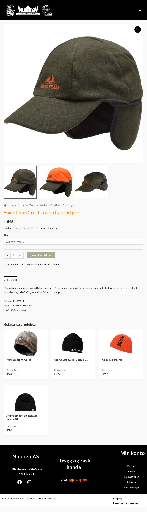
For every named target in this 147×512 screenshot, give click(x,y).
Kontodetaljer (131, 487)
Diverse (34, 205)
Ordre (131, 471)
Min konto (131, 466)
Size (6, 235)
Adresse (131, 482)
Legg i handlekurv (41, 255)
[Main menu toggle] (140, 10)
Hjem (6, 205)
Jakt (13, 205)
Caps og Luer (44, 264)
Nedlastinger (131, 476)
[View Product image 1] (20, 182)
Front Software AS (46, 498)
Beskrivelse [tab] (10, 279)
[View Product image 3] (91, 182)
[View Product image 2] (55, 182)
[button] (137, 29)
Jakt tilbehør (22, 205)
